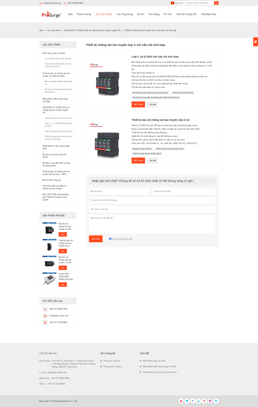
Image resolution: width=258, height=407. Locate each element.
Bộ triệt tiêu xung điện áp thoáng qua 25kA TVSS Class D (156, 98)
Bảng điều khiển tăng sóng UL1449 (159, 366)
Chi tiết (152, 104)
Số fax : (43, 384)
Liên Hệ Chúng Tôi (186, 14)
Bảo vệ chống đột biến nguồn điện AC (59, 82)
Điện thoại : (44, 378)
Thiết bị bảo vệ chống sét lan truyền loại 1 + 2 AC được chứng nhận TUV (66, 243)
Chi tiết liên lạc (48, 353)
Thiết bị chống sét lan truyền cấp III (147, 154)
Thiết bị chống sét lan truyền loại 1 (59, 118)
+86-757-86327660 (75, 3)
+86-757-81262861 (58, 322)
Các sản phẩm (54, 30)
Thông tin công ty (111, 361)
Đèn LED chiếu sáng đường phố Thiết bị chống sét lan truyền (56, 197)
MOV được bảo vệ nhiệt (54, 53)
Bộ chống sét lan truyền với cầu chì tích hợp (150, 93)
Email (138, 104)
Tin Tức (168, 14)
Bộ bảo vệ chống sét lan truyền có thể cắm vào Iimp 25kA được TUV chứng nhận (65, 260)
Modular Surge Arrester (142, 149)
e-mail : (42, 372)
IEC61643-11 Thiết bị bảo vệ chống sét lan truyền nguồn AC (92, 30)
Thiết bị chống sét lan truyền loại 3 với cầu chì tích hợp (59, 137)
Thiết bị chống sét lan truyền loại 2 (59, 131)
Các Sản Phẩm (104, 14)
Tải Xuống (153, 14)
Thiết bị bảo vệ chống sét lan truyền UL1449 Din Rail (168, 372)
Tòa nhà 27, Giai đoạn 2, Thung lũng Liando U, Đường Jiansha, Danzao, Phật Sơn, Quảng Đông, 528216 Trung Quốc (73, 364)
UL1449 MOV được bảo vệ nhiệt (58, 59)
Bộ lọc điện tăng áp (52, 180)
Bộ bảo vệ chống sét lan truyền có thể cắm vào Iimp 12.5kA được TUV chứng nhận (65, 226)
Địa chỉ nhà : (45, 361)
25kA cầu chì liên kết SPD (182, 93)
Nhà (70, 14)
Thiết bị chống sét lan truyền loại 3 (170, 149)
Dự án (140, 14)
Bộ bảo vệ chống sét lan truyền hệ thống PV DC (58, 90)
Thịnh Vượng (84, 14)
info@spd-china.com (52, 3)
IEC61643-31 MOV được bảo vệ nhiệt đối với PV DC (58, 65)
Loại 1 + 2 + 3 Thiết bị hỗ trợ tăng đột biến (58, 124)
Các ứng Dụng (125, 14)
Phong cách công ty (112, 366)
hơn (63, 234)
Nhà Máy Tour (208, 14)
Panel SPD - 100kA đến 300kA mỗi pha (66, 276)
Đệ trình (96, 239)
